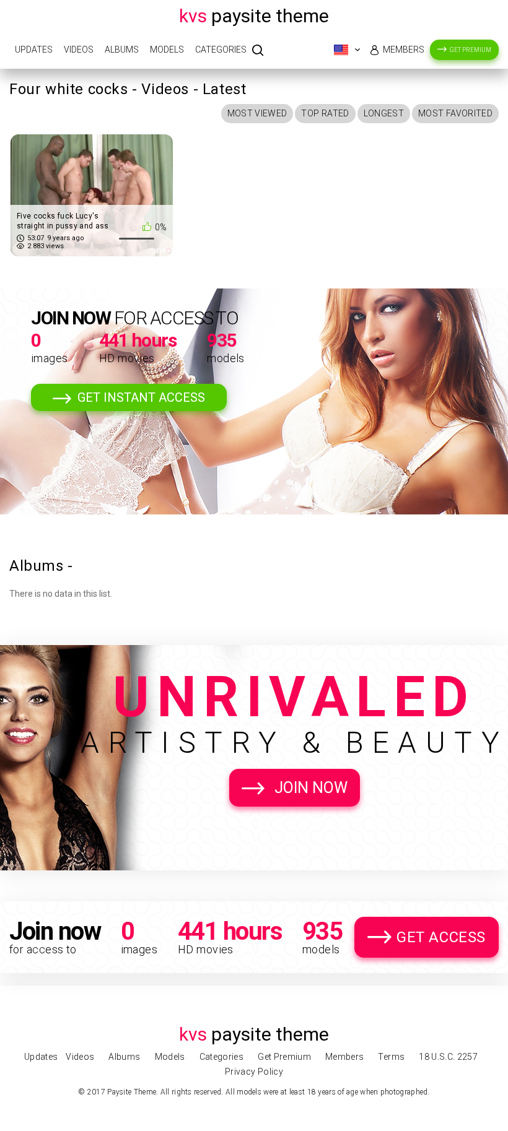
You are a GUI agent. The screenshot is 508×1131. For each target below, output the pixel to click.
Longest (384, 113)
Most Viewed (257, 113)
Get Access (441, 937)
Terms (391, 1057)
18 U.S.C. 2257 (448, 1057)
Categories (221, 49)
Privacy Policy (254, 1072)
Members (403, 49)
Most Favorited (455, 113)
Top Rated (325, 113)
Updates (34, 49)
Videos (79, 49)
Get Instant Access (141, 397)
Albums (122, 49)
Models (167, 49)
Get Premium (470, 49)
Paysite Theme (254, 16)
